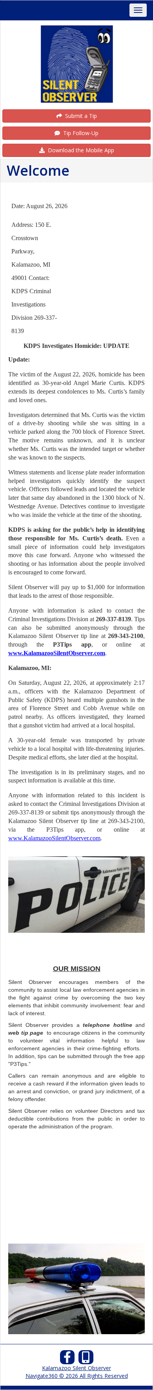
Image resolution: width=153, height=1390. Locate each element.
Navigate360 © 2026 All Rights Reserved (77, 1375)
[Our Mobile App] (85, 1359)
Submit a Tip (79, 115)
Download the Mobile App (79, 150)
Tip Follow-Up (79, 133)
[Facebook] (67, 1359)
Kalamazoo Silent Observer (76, 1368)
